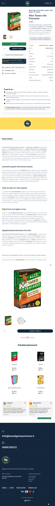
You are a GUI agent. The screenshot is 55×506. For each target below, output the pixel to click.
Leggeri (47, 10)
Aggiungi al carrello (17, 48)
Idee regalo (40, 10)
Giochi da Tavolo (43, 45)
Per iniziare (37, 12)
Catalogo (4, 487)
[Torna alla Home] (27, 3)
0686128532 (9, 447)
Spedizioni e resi (32, 487)
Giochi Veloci (32, 10)
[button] (2, 3)
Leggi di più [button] (5, 414)
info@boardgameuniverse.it (18, 436)
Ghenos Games (49, 48)
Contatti (11, 487)
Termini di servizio (21, 487)
